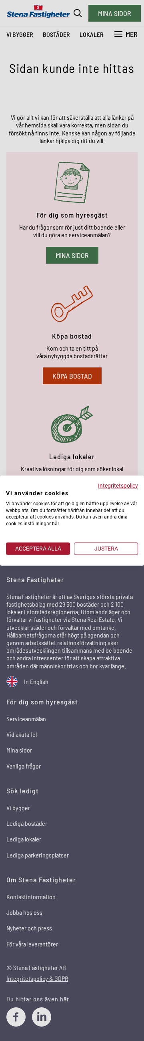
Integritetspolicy (118, 485)
